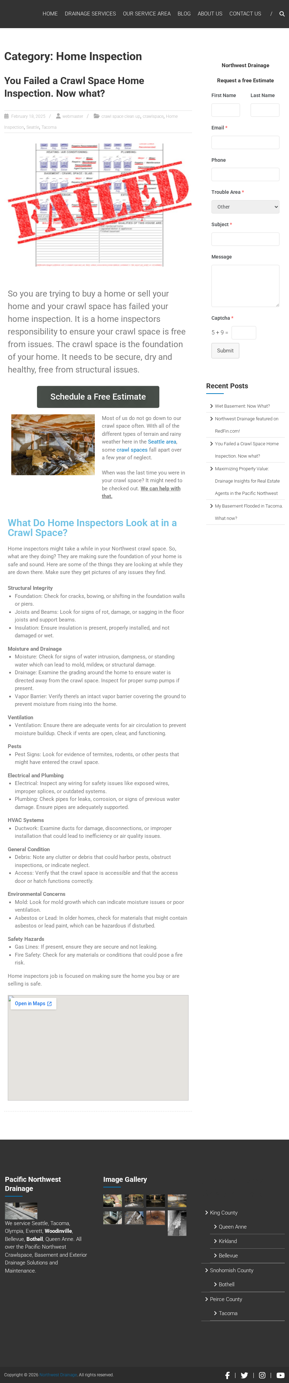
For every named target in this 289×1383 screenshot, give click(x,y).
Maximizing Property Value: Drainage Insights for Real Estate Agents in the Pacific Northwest (247, 481)
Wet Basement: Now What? (242, 406)
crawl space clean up (121, 116)
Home (50, 14)
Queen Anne (233, 1227)
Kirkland (228, 1241)
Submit (225, 351)
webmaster (72, 116)
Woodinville (58, 1231)
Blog (184, 14)
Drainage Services (90, 14)
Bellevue (228, 1256)
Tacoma (49, 127)
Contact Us (245, 14)
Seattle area (162, 442)
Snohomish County (231, 1270)
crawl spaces (132, 450)
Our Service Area (147, 14)
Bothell (34, 1239)
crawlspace (153, 116)
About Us (210, 14)
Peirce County (226, 1299)
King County (224, 1213)
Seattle (32, 127)
